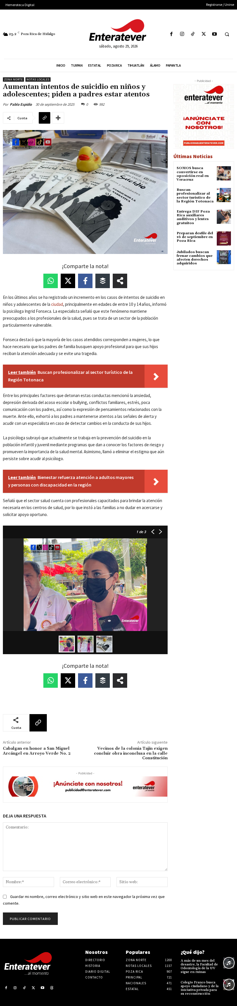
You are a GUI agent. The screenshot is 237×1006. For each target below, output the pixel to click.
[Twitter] (204, 34)
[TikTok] (193, 34)
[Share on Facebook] (85, 281)
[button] (227, 34)
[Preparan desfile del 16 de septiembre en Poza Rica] (224, 238)
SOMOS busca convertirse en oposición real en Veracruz (193, 174)
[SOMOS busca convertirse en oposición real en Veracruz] (224, 173)
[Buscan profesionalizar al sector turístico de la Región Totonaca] (224, 195)
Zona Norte (13, 79)
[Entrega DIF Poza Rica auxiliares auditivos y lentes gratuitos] (224, 217)
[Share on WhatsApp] (50, 281)
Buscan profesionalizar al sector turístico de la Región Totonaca (195, 196)
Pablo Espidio (21, 104)
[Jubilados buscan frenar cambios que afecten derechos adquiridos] (224, 257)
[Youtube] (214, 34)
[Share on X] (68, 281)
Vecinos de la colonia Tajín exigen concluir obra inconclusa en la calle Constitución (131, 753)
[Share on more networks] (120, 281)
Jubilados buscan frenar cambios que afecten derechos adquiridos (194, 258)
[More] (58, 118)
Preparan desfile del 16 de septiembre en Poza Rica (195, 237)
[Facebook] (171, 34)
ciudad (57, 304)
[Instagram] (182, 34)
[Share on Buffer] (102, 281)
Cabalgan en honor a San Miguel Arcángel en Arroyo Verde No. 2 (37, 751)
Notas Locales (38, 79)
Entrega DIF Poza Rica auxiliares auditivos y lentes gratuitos (193, 217)
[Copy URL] (44, 118)
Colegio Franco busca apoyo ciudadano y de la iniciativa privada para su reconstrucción (200, 988)
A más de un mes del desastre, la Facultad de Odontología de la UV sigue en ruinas (199, 966)
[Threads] (52, 988)
